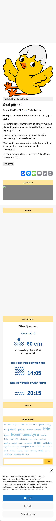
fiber (35, 425)
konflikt (43, 435)
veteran (8, 454)
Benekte (28, 506)
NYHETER (8, 164)
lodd (11, 439)
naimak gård (24, 439)
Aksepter (28, 498)
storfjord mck (27, 447)
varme (47, 451)
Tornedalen (47, 447)
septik (37, 442)
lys (16, 439)
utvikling (33, 451)
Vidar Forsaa (34, 110)
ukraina (12, 451)
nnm (35, 439)
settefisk (47, 443)
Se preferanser (28, 514)
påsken (40, 154)
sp (18, 447)
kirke (47, 429)
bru (23, 424)
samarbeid (28, 443)
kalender (38, 429)
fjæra (41, 425)
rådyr (21, 443)
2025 (9, 425)
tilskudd (38, 447)
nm (31, 439)
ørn (27, 454)
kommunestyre (25, 434)
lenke (6, 439)
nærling (7, 443)
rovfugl (14, 443)
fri (5, 429)
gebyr (21, 429)
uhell (6, 451)
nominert (42, 439)
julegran (30, 429)
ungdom (20, 451)
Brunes (28, 425)
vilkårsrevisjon (19, 454)
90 (5, 425)
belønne (16, 425)
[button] (51, 470)
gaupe (12, 429)
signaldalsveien (9, 447)
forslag (48, 425)
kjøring (6, 435)
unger (26, 451)
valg (40, 450)
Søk (48, 462)
